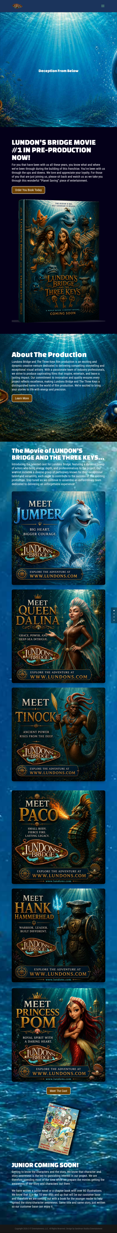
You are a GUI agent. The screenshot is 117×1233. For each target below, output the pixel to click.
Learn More (22, 398)
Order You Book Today (28, 190)
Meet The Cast (58, 1091)
